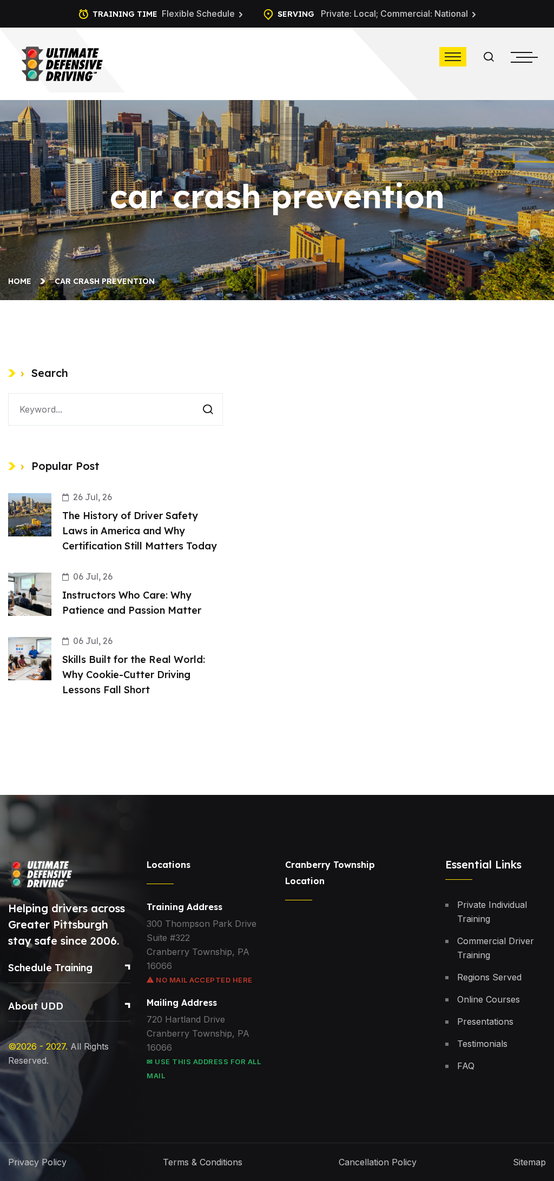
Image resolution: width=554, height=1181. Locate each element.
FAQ (465, 1065)
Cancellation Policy (378, 1162)
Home (22, 281)
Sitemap (529, 1162)
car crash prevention (105, 281)
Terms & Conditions (202, 1162)
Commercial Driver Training (495, 947)
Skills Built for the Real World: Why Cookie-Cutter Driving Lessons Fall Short (133, 674)
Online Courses (488, 999)
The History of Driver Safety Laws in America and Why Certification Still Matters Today (139, 530)
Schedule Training (50, 967)
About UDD (35, 1006)
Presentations (485, 1021)
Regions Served (489, 977)
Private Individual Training (492, 911)
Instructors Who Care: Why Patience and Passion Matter (131, 602)
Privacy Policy (37, 1162)
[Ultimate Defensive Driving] (62, 62)
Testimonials (482, 1043)
